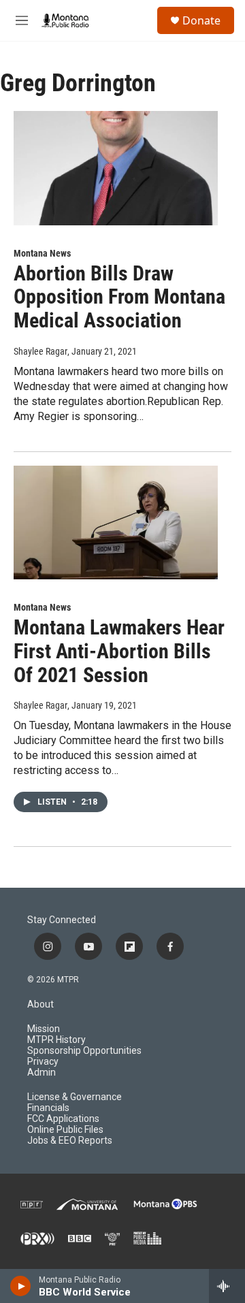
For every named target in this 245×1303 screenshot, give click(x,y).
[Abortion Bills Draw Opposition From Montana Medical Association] (116, 168)
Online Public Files (65, 1130)
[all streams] (227, 1286)
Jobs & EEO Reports (69, 1141)
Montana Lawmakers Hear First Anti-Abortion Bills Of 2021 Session (119, 651)
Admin (41, 1072)
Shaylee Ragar (40, 351)
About (40, 1004)
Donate (201, 20)
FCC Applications (63, 1119)
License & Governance (74, 1097)
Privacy (43, 1062)
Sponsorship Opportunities (84, 1051)
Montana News (42, 253)
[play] (20, 1286)
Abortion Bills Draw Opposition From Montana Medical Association (119, 297)
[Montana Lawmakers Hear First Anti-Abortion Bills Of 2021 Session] (116, 522)
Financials (48, 1108)
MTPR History (56, 1040)
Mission (43, 1029)
